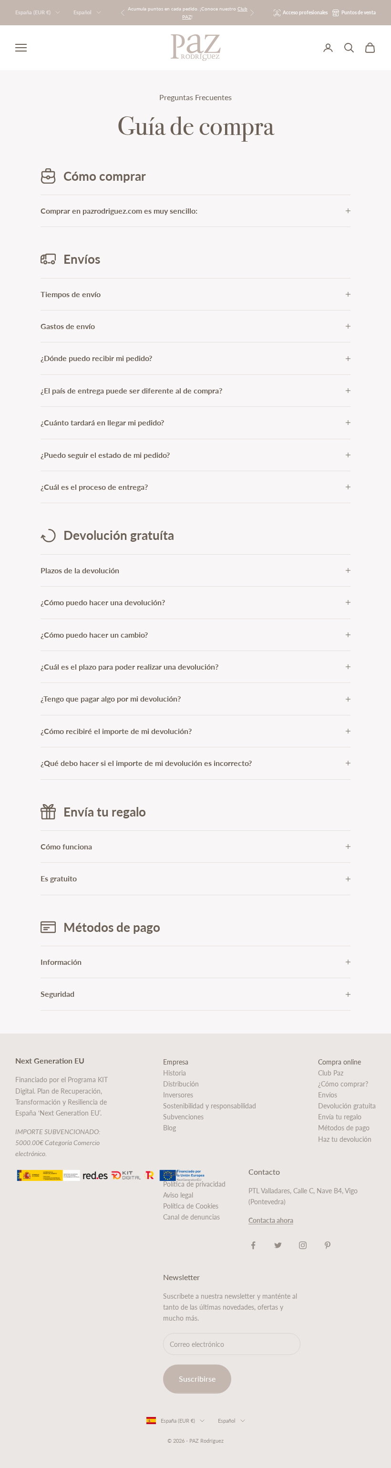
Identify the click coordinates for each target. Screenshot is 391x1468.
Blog (169, 1128)
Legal (170, 1173)
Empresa (175, 1062)
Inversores (178, 1095)
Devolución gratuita (347, 1106)
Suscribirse (197, 1378)
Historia (174, 1073)
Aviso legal (178, 1195)
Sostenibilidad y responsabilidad (209, 1106)
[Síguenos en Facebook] (253, 1245)
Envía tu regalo (339, 1117)
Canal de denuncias (191, 1217)
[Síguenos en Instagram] (303, 1245)
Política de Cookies (190, 1206)
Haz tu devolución (344, 1139)
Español (82, 12)
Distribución (181, 1084)
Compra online (339, 1062)
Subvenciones (183, 1117)
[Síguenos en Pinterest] (327, 1245)
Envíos (327, 1095)
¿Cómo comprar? (343, 1084)
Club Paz (330, 1073)
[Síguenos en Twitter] (278, 1245)
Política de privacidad (194, 1184)
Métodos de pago (344, 1128)
